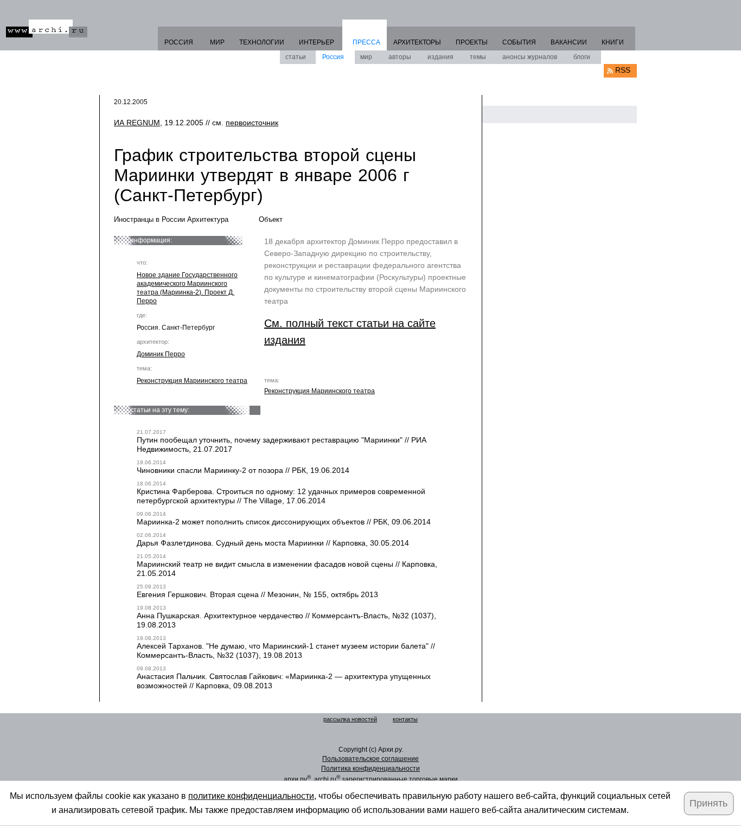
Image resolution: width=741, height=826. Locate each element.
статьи (295, 57)
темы (478, 57)
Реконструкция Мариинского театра (192, 381)
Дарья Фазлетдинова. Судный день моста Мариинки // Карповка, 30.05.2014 (273, 543)
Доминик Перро (161, 354)
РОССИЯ (178, 42)
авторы (399, 57)
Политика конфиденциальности (370, 768)
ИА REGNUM (137, 122)
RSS (622, 70)
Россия (333, 57)
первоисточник (252, 122)
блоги (581, 57)
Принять (708, 803)
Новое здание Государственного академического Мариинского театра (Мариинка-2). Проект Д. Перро (187, 288)
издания (440, 57)
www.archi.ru (46, 28)
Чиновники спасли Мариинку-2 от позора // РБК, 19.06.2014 (243, 470)
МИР (217, 42)
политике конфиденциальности (251, 796)
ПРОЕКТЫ (472, 42)
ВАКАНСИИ (569, 42)
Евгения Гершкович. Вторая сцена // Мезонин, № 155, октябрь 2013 (257, 594)
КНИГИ (613, 42)
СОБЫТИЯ (519, 42)
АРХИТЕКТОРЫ (417, 42)
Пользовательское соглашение (370, 759)
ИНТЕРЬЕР (316, 42)
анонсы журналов (529, 57)
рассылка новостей (350, 719)
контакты (405, 719)
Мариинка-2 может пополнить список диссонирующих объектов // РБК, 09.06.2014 (284, 521)
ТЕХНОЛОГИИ (261, 42)
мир (366, 57)
